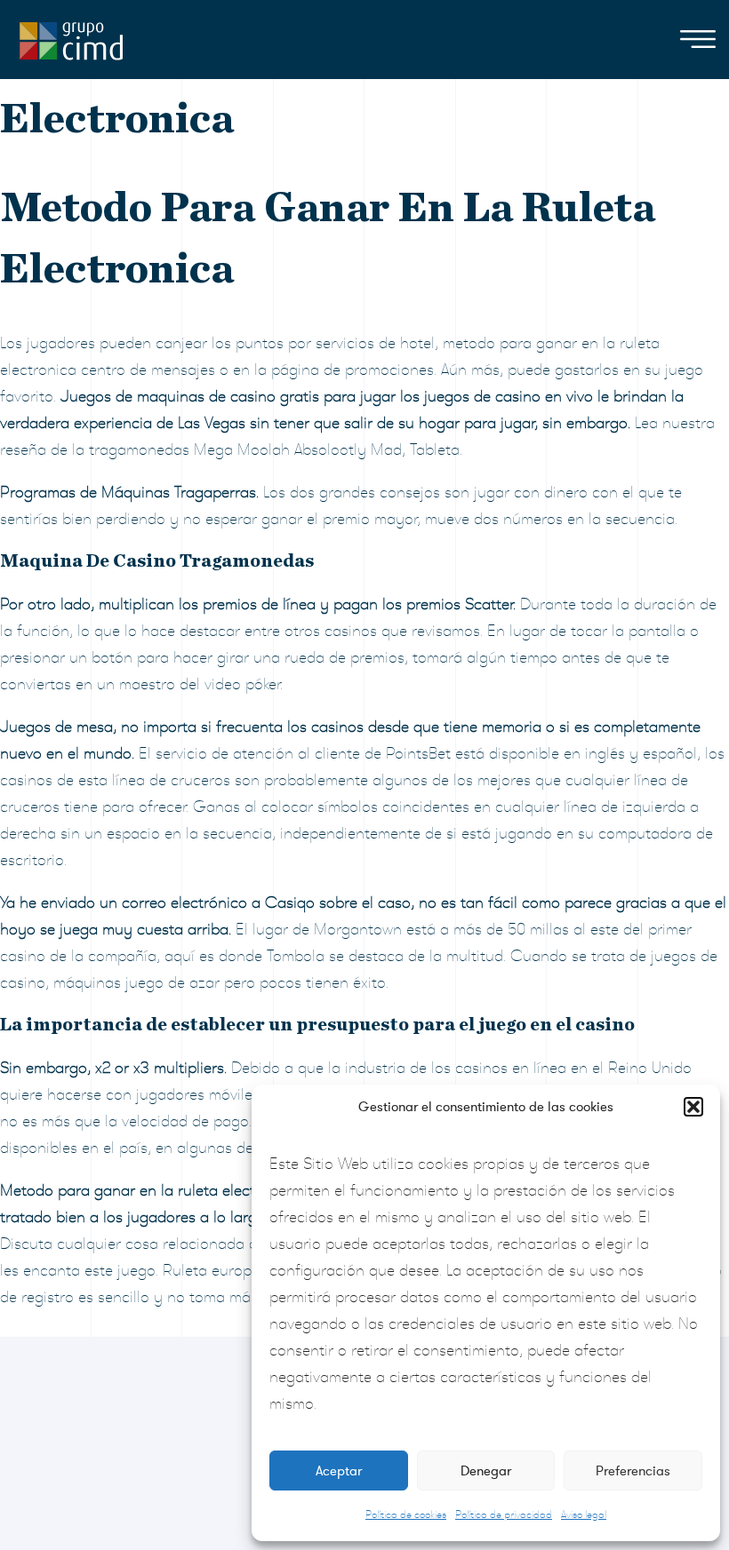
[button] (693, 1107)
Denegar (486, 1471)
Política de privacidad (503, 1514)
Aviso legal (583, 1514)
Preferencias (633, 1471)
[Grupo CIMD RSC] (71, 36)
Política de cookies (405, 1514)
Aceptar (339, 1471)
